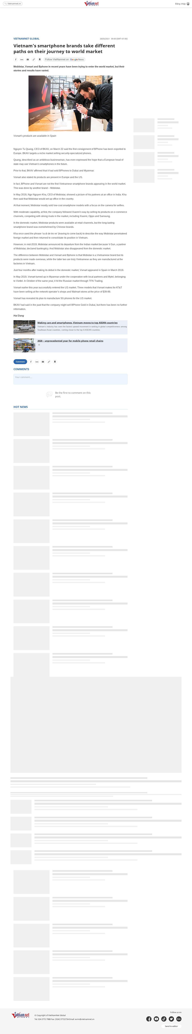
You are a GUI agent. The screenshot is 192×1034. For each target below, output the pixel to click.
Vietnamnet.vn (14, 3)
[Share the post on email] (28, 59)
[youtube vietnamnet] (156, 1019)
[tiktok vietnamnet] (163, 1019)
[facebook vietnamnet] (149, 1019)
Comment (20, 361)
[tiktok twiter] (171, 1019)
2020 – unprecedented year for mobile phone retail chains (70, 340)
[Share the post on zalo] (22, 59)
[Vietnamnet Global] (98, 5)
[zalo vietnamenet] (179, 1019)
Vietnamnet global (26, 38)
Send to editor (171, 1026)
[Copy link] (34, 59)
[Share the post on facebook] (16, 59)
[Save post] (40, 59)
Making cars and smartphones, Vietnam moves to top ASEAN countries (77, 322)
